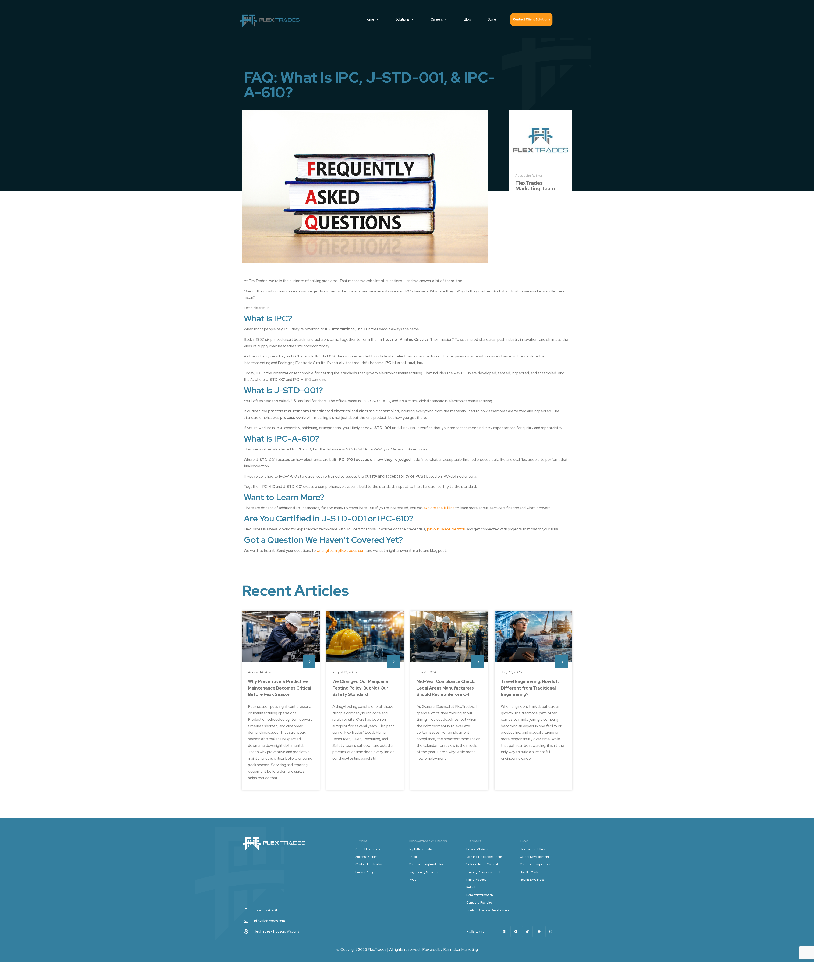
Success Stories (366, 857)
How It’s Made (529, 872)
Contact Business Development (488, 910)
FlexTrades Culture (533, 849)
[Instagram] (550, 931)
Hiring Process (476, 879)
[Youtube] (539, 931)
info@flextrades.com (269, 921)
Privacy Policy (364, 872)
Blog (467, 19)
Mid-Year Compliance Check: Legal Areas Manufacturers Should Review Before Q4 (446, 688)
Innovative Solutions (428, 841)
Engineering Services (423, 872)
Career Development (534, 857)
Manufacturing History (535, 864)
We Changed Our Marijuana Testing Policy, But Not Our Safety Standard (360, 688)
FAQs (412, 879)
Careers (437, 19)
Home (369, 19)
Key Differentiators (421, 849)
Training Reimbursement (483, 872)
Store (492, 19)
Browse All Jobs (477, 849)
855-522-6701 (265, 910)
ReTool (413, 857)
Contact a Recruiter (479, 902)
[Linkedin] (504, 931)
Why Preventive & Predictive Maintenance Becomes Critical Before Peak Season (279, 688)
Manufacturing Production (426, 864)
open (309, 661)
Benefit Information (479, 895)
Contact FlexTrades (531, 19)
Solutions (402, 19)
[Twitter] (527, 931)
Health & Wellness (532, 879)
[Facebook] (515, 931)
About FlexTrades (367, 849)
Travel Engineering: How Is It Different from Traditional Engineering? (530, 688)
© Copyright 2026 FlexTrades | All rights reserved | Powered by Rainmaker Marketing (407, 949)
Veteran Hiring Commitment (485, 864)
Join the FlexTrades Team (484, 857)
